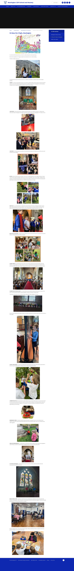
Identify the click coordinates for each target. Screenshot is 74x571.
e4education (28, 560)
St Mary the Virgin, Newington (38, 30)
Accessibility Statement (42, 560)
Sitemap (48, 560)
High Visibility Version (34, 560)
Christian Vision (16, 30)
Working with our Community (26, 30)
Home (11, 30)
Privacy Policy (53, 560)
